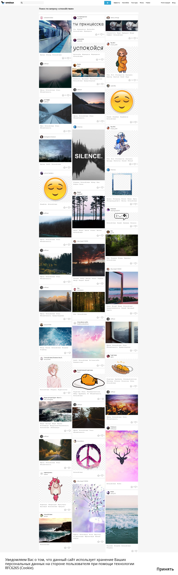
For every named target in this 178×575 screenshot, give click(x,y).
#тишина (54, 389)
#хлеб (122, 77)
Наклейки (125, 3)
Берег (79, 192)
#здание (100, 278)
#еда (127, 77)
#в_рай (114, 306)
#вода (42, 347)
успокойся (80, 39)
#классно (133, 223)
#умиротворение (58, 315)
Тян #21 (112, 43)
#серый (81, 280)
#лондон (76, 278)
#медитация (52, 504)
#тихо (58, 90)
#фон (41, 126)
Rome (79, 64)
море (112, 491)
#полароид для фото (113, 201)
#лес (98, 182)
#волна (59, 423)
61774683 (47, 100)
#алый (87, 280)
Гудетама (113, 355)
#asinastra (129, 75)
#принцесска (81, 29)
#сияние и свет (78, 362)
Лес (78, 288)
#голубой (65, 347)
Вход (173, 3)
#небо (48, 164)
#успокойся (90, 29)
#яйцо (75, 393)
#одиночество (62, 389)
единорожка (48, 472)
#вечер (42, 164)
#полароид (116, 199)
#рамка (109, 199)
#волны (99, 230)
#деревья (127, 258)
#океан (47, 347)
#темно (92, 230)
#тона (91, 534)
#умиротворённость (113, 308)
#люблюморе (55, 427)
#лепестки (117, 160)
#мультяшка (62, 504)
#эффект (109, 35)
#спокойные (84, 534)
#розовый (43, 506)
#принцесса (88, 31)
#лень (84, 391)
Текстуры (134, 3)
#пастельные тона (96, 79)
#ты (74, 29)
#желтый (116, 77)
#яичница (110, 381)
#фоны (42, 90)
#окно (109, 306)
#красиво (110, 546)
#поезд (48, 55)
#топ (112, 75)
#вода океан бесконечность (59, 425)
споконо (113, 208)
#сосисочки (125, 381)
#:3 (88, 393)
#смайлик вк (124, 117)
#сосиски (117, 381)
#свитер (109, 77)
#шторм (48, 423)
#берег (81, 230)
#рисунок (62, 506)
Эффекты (117, 3)
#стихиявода (44, 425)
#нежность (77, 79)
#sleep (93, 182)
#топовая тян (119, 75)
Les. (111, 231)
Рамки (148, 3)
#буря (54, 423)
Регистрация (165, 3)
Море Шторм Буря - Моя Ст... (53, 397)
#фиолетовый (89, 536)
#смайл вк (43, 204)
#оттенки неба (94, 360)
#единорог (43, 504)
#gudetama (82, 393)
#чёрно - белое (78, 184)
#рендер (109, 160)
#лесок (87, 230)
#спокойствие (57, 55)
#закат (94, 278)
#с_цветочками (78, 536)
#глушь (120, 258)
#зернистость (111, 33)
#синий (124, 160)
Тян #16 (112, 126)
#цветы (75, 534)
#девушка (125, 33)
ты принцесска (82, 16)
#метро (42, 55)
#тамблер (43, 349)
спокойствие (48, 514)
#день (135, 199)
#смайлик (116, 117)
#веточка (97, 534)
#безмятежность (45, 92)
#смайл (109, 117)
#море (42, 423)
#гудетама (76, 391)
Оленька (113, 427)
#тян (108, 75)
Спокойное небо (82, 322)
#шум (119, 33)
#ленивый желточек (93, 391)
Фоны (142, 3)
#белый (97, 536)
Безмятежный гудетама (85, 370)
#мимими (126, 223)
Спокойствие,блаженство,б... (53, 357)
